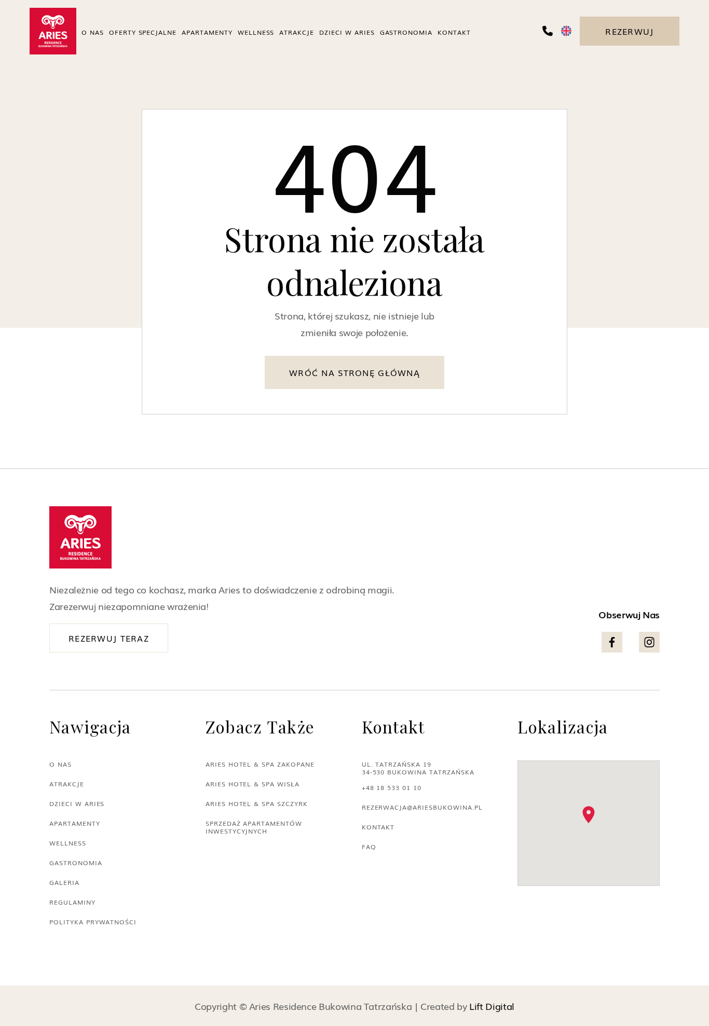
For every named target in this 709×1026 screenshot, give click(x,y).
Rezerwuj (629, 31)
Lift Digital (491, 1006)
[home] (53, 31)
